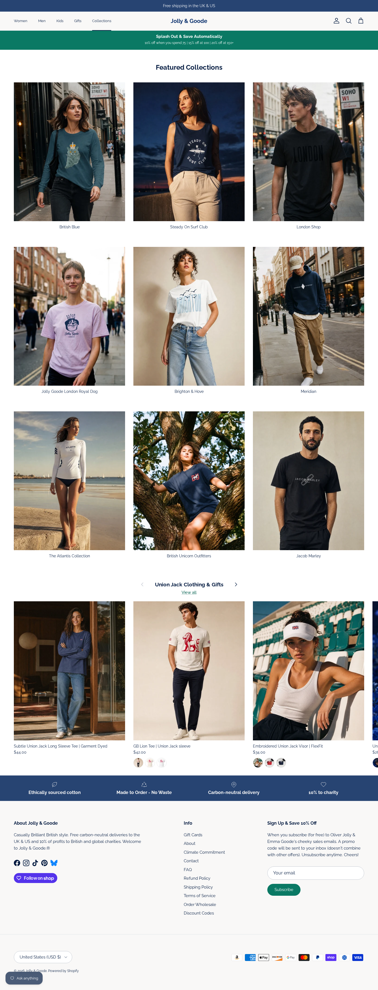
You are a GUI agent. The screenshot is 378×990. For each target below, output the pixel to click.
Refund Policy (197, 878)
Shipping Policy (198, 887)
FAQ (188, 869)
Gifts (77, 21)
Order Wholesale (200, 904)
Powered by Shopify (63, 971)
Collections (101, 21)
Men (42, 21)
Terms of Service (200, 895)
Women (20, 21)
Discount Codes (199, 913)
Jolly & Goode (36, 971)
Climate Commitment (204, 852)
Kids (59, 21)
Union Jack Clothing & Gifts (189, 584)
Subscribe (284, 889)
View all (189, 592)
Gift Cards (193, 834)
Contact (191, 860)
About (189, 843)
